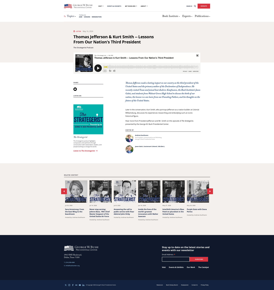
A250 (80, 17)
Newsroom (160, 285)
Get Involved (130, 6)
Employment (184, 285)
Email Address (168, 254)
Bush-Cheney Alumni (172, 285)
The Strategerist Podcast (83, 47)
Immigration (97, 17)
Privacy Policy (204, 285)
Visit (100, 6)
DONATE (204, 6)
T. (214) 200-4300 (69, 262)
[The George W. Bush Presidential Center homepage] (78, 6)
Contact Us (195, 285)
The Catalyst (203, 267)
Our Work (191, 267)
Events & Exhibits (114, 6)
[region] (137, 202)
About (143, 6)
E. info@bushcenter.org (72, 266)
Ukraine (87, 17)
